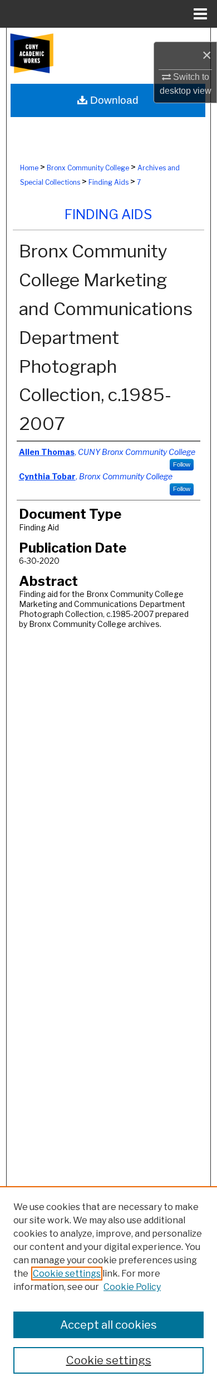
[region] (108, 1286)
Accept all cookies (108, 1325)
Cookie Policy (132, 1287)
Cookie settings (67, 1273)
